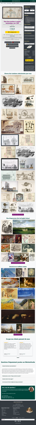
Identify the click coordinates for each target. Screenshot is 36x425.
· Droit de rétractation (4, 413)
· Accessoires (14, 413)
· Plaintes (2, 414)
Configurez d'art (12, 32)
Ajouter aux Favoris (16, 42)
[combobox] (29, 13)
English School (13, 3)
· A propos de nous (3, 415)
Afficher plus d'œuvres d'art (18, 334)
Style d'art (5, 3)
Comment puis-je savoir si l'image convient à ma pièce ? (11, 375)
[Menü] (1, 1)
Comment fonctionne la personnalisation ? (9, 366)
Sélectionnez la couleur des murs (13, 44)
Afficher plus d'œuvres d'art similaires (18, 214)
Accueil (2, 3)
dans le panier (30, 60)
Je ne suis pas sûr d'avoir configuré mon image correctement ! (12, 382)
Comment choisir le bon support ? (7, 378)
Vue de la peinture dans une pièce (13, 46)
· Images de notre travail (16, 412)
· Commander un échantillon (16, 414)
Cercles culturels (9, 3)
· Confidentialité (3, 412)
